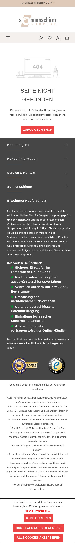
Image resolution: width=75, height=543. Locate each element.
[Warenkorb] (67, 37)
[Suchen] (40, 37)
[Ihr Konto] (58, 37)
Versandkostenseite (43, 424)
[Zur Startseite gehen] (37, 21)
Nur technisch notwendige (39, 527)
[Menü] (8, 37)
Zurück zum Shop (37, 129)
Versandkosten (60, 398)
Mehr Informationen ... (37, 510)
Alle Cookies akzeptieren (38, 537)
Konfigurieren (38, 518)
